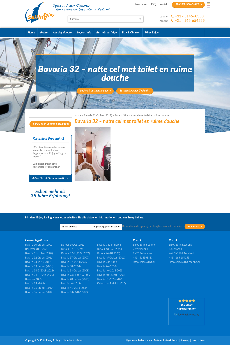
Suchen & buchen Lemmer (94, 91)
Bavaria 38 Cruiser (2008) (75, 270)
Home (31, 32)
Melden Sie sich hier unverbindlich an (50, 178)
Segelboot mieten (72, 340)
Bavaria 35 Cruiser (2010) (39, 288)
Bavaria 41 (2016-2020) (74, 288)
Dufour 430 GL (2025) (109, 249)
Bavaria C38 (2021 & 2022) (76, 275)
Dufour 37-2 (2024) (72, 249)
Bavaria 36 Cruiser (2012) (39, 292)
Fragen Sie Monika (187, 4)
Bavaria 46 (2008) (107, 266)
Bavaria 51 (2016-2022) (110, 279)
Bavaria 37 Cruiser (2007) (75, 258)
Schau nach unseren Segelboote (51, 124)
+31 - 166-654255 (190, 20)
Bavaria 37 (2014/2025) (74, 262)
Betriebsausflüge (106, 32)
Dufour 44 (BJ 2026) (108, 253)
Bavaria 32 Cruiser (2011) (98, 115)
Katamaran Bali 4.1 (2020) (111, 283)
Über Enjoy (152, 32)
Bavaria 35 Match (35, 283)
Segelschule (84, 32)
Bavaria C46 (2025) (107, 262)
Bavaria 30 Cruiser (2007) (39, 245)
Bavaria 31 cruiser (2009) (39, 253)
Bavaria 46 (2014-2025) (110, 270)
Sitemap (184, 340)
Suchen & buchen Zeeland (134, 91)
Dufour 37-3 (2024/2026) (75, 253)
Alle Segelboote (62, 32)
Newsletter (141, 4)
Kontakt (164, 4)
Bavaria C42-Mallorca (109, 245)
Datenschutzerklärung (166, 340)
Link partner (198, 340)
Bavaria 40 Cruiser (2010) (75, 279)
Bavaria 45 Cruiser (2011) (111, 258)
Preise (44, 32)
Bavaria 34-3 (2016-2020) (39, 275)
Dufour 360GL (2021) (73, 245)
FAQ (153, 4)
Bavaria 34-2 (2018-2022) (39, 270)
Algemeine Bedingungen (138, 340)
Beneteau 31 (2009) (36, 249)
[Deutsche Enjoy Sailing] (208, 3)
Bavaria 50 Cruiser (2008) (111, 275)
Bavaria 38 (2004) (71, 266)
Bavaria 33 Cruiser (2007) (39, 266)
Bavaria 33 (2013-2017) (38, 262)
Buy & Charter (131, 32)
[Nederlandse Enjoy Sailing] (208, 6)
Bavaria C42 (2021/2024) (75, 292)
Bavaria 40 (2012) (71, 283)
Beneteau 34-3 (33, 279)
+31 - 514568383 (189, 16)
